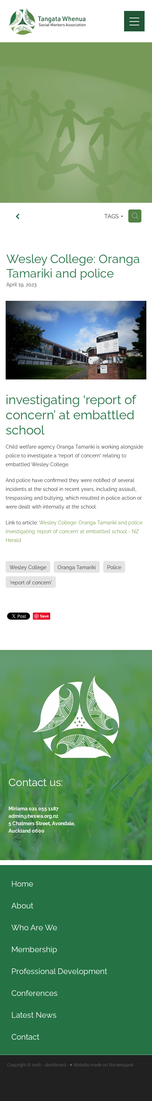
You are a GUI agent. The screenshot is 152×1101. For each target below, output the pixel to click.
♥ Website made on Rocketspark (101, 1064)
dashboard (55, 1064)
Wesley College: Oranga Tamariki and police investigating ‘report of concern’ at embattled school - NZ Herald (74, 531)
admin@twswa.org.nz (33, 815)
